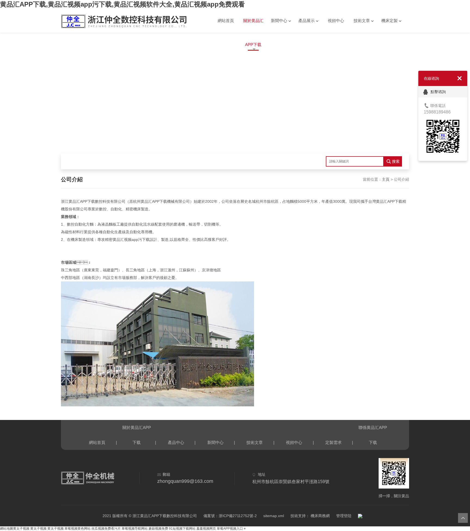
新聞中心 (279, 20)
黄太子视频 (21, 528)
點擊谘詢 (438, 92)
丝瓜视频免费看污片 (106, 528)
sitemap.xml (273, 516)
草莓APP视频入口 (230, 528)
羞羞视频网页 (206, 528)
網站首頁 (226, 20)
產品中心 (176, 442)
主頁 (385, 179)
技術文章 (362, 20)
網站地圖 (6, 528)
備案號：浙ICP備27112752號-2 (230, 516)
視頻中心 (336, 20)
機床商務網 (320, 516)
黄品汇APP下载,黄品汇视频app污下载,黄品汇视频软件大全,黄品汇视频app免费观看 (122, 4)
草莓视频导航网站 (135, 528)
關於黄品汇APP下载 (253, 25)
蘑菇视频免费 (158, 528)
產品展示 (306, 20)
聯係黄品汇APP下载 (372, 430)
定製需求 (333, 442)
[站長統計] (360, 516)
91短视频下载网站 (182, 528)
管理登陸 (343, 516)
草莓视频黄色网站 (77, 528)
